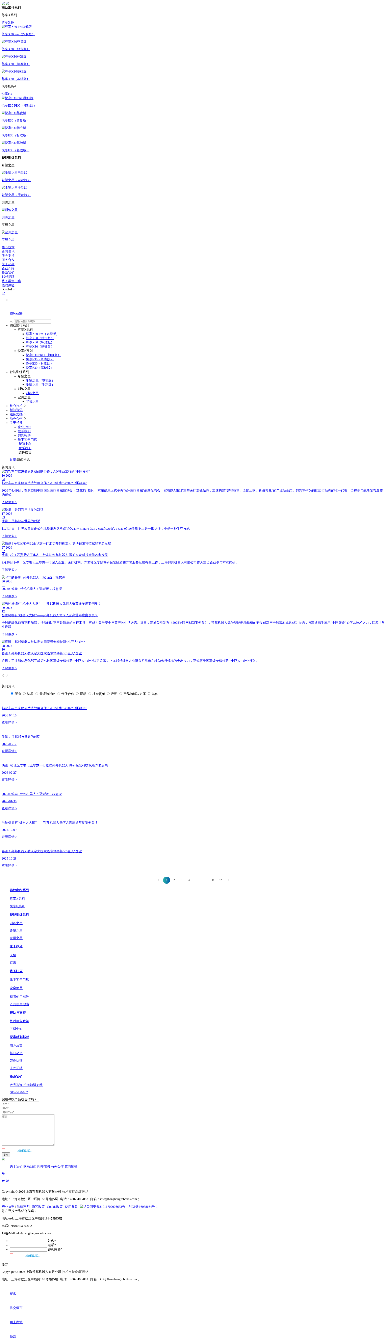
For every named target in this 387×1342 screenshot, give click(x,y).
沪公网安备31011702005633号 (104, 1206)
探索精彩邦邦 (19, 1037)
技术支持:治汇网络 (75, 1191)
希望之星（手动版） (40, 384)
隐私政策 (38, 1206)
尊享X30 (8, 22)
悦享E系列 (17, 906)
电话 (52, 1245)
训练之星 (32, 393)
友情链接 (70, 1166)
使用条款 (71, 1206)
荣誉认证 (16, 1060)
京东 (13, 962)
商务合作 (8, 260)
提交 (5, 1154)
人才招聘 (16, 1068)
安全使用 (16, 988)
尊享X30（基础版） (40, 346)
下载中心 (16, 1028)
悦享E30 (7, 94)
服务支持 (8, 255)
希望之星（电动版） (40, 380)
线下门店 (16, 971)
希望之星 (16, 930)
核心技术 (8, 247)
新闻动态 (16, 1053)
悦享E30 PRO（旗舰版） (43, 355)
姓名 (52, 1240)
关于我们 (16, 1166)
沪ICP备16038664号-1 (142, 1206)
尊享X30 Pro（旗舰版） (42, 334)
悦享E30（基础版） (40, 367)
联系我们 (8, 272)
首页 (13, 460)
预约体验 (8, 285)
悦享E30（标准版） (40, 363)
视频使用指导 (19, 996)
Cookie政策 (55, 1206)
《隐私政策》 (24, 1150)
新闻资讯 (8, 251)
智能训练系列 (19, 914)
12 (220, 880)
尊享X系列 (17, 898)
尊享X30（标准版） (40, 342)
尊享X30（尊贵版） (40, 338)
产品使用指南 (19, 1004)
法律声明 (23, 1206)
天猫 (13, 955)
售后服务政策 (19, 1021)
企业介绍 (8, 268)
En (3, 293)
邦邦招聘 (8, 277)
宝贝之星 (32, 401)
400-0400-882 (19, 1092)
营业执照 (8, 1206)
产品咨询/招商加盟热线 (26, 1085)
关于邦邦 (8, 264)
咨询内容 (55, 1249)
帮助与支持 (18, 1012)
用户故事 (16, 1045)
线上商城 (16, 946)
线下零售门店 (11, 281)
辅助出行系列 (19, 890)
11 (213, 880)
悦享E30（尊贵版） (40, 359)
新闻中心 (25, 444)
